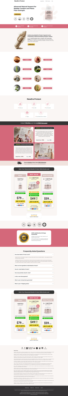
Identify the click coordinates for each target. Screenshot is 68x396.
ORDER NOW (17, 14)
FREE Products (47, 1)
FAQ (52, 1)
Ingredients (42, 1)
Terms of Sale (27, 387)
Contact (42, 387)
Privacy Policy (37, 387)
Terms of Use (32, 387)
